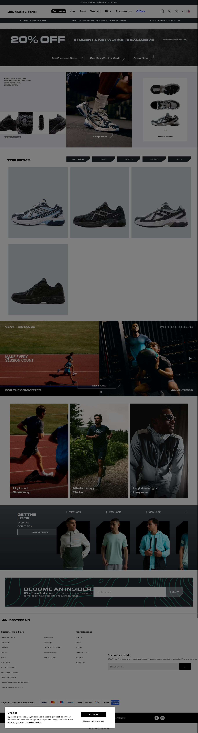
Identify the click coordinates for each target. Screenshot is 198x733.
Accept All (93, 714)
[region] (60, 717)
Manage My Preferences (93, 721)
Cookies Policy (33, 722)
